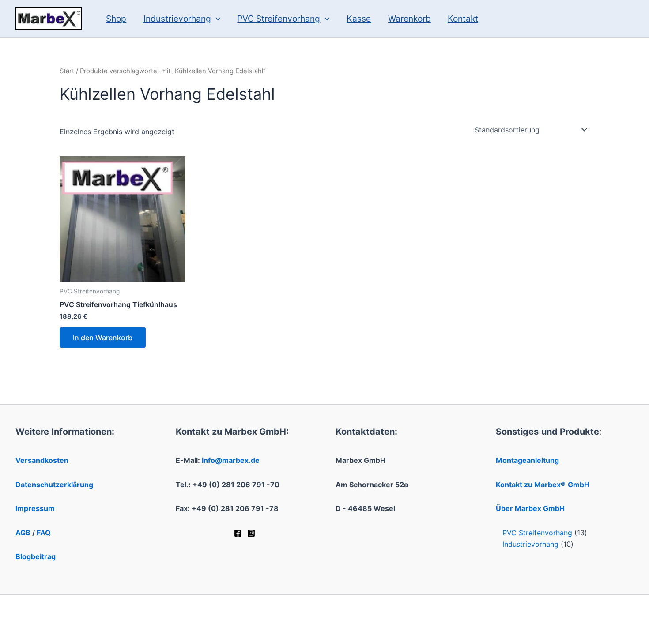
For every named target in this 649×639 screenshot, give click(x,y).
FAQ (44, 532)
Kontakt (463, 18)
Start (67, 71)
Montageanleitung (527, 460)
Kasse (359, 18)
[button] (216, 18)
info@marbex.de (231, 460)
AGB (22, 532)
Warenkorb (409, 18)
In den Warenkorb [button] (102, 337)
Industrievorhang (177, 18)
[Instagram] (251, 533)
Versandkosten (41, 460)
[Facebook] (238, 533)
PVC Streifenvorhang (278, 18)
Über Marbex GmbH (530, 508)
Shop (116, 18)
